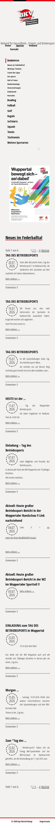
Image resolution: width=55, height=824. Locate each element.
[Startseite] (27, 16)
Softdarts (12, 121)
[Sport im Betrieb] (39, 149)
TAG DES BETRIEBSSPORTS (22, 255)
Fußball (11, 105)
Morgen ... (12, 690)
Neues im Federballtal (16, 65)
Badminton (13, 60)
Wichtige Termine (14, 69)
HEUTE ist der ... (16, 398)
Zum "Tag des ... (16, 740)
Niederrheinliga (13, 84)
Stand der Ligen (13, 72)
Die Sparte (11, 76)
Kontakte (11, 95)
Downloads (11, 91)
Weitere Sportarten (17, 142)
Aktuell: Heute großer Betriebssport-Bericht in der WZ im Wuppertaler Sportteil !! (26, 579)
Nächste (45, 250)
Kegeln (11, 116)
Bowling (11, 100)
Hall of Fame (12, 80)
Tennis (10, 132)
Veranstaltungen (14, 88)
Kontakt (14, 49)
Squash (11, 126)
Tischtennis (13, 137)
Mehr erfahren (12, 279)
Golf (9, 111)
